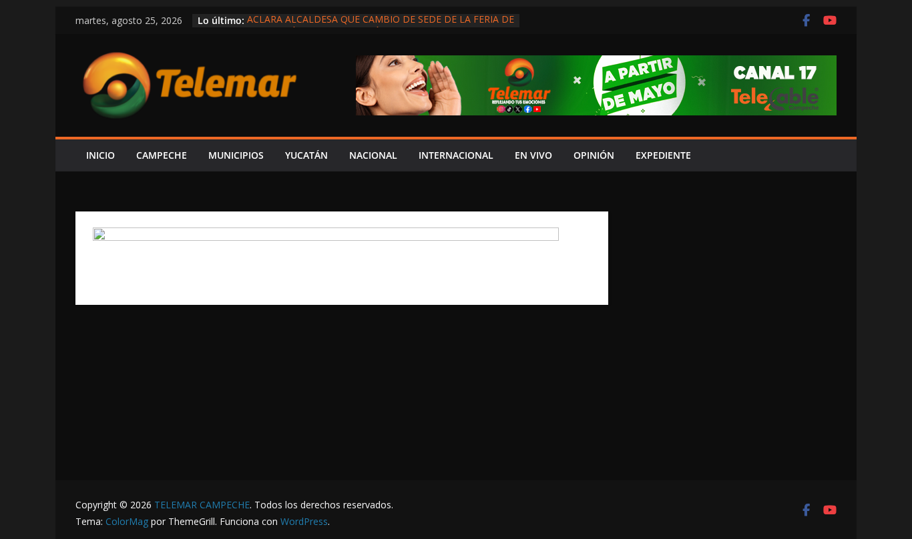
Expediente (663, 155)
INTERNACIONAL (456, 155)
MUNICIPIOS (236, 155)
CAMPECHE (161, 155)
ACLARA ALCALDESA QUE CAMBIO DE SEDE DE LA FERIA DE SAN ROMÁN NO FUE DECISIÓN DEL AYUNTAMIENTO (380, 27)
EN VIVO (533, 155)
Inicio (100, 155)
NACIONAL (373, 155)
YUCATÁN (306, 155)
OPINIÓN (594, 155)
